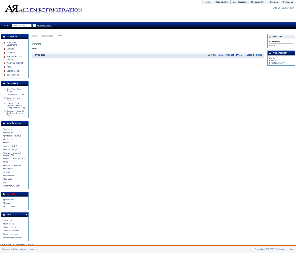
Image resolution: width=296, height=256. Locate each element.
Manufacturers (47, 35)
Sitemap (6, 203)
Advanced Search (44, 26)
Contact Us (288, 2)
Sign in (272, 58)
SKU (220, 55)
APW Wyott (8, 169)
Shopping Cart (257, 2)
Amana (6, 143)
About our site (9, 224)
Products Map (9, 206)
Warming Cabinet (15, 63)
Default (250, 55)
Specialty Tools (14, 71)
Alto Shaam (8, 139)
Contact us (7, 220)
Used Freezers (239, 2)
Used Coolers (221, 2)
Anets (5, 162)
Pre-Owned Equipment (12, 43)
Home (34, 35)
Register (272, 60)
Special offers (8, 200)
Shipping (274, 2)
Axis (5, 182)
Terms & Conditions (11, 231)
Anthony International (12, 165)
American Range (10, 149)
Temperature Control (15, 94)
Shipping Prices (9, 227)
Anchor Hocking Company (14, 158)
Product (229, 55)
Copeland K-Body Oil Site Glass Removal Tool (15, 113)
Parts (9, 67)
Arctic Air (6, 172)
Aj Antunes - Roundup (12, 136)
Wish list (272, 45)
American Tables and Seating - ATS (12, 154)
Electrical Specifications (13, 237)
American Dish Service (12, 146)
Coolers (10, 49)
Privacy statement (10, 234)
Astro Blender (8, 175)
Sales (259, 55)
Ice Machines (13, 75)
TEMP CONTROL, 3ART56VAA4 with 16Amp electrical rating (16, 105)
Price (239, 55)
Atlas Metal (7, 179)
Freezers (11, 53)
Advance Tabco (9, 132)
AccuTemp (7, 129)
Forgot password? (277, 63)
